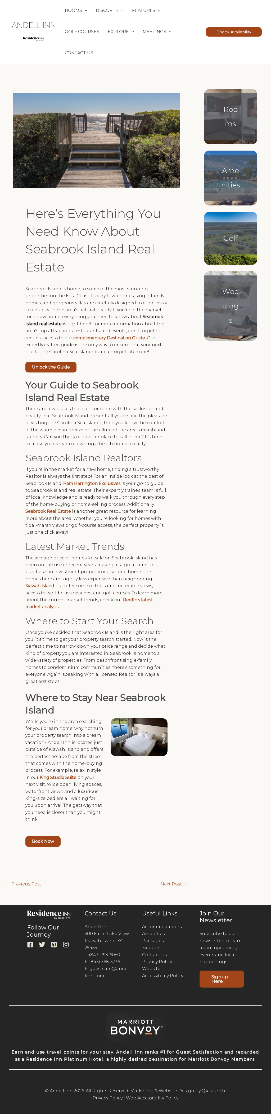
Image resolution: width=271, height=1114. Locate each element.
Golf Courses (82, 31)
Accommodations (162, 926)
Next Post (174, 884)
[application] (84, 10)
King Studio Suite (58, 777)
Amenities (153, 933)
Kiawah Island (39, 585)
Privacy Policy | (109, 1097)
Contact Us (79, 52)
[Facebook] (30, 944)
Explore (150, 947)
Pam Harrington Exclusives (91, 483)
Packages (153, 940)
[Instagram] (66, 944)
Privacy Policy (157, 961)
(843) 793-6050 (104, 954)
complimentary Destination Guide (109, 337)
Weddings (230, 305)
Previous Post (23, 884)
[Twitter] (42, 944)
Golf (230, 238)
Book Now (43, 841)
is (57, 606)
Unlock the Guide (51, 367)
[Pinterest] (54, 944)
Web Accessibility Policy (152, 1097)
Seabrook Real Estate (48, 511)
